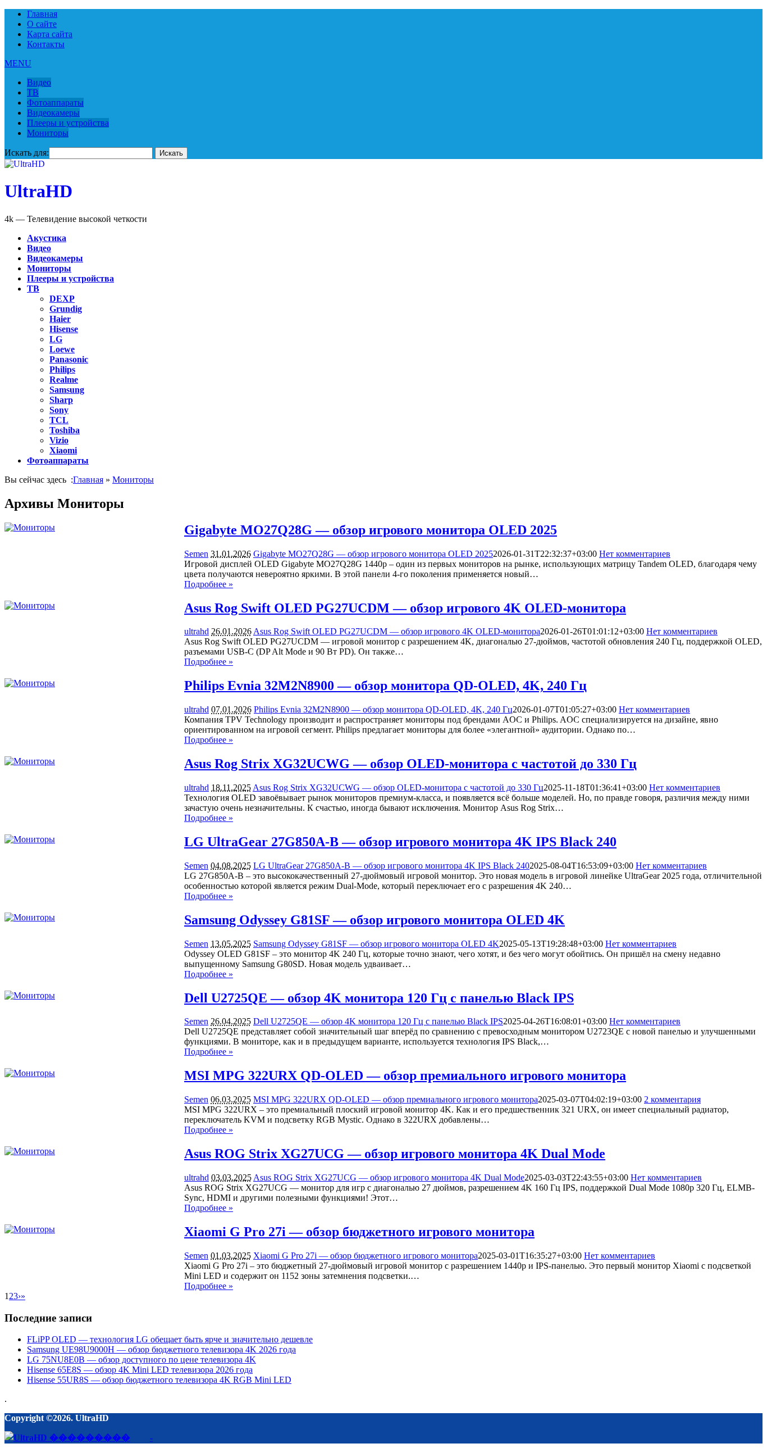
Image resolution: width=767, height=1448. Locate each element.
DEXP (62, 298)
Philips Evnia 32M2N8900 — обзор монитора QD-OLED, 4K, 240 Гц (385, 685)
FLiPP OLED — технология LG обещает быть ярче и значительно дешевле (170, 1339)
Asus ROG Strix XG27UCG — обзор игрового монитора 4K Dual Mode (394, 1153)
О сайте (42, 24)
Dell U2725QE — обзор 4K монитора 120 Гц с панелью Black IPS (379, 998)
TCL (59, 420)
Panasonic (68, 359)
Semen (196, 554)
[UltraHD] (24, 164)
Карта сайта (49, 34)
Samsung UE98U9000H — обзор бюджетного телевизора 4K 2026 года (161, 1349)
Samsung (66, 389)
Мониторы (48, 133)
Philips (62, 369)
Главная (42, 14)
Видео (39, 82)
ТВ (33, 92)
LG (55, 339)
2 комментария (672, 1099)
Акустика (46, 238)
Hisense (63, 329)
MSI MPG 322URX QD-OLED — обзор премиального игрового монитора (405, 1075)
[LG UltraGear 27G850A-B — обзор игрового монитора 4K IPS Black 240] (29, 839)
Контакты (46, 44)
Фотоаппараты (55, 102)
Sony (59, 410)
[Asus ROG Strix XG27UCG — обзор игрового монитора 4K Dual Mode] (29, 1151)
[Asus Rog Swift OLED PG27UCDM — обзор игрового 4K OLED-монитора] (29, 605)
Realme (63, 379)
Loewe (62, 349)
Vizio (59, 440)
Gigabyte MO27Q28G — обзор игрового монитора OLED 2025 (370, 530)
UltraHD (38, 191)
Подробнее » (208, 584)
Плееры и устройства (68, 123)
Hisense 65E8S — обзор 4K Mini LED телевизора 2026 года (140, 1369)
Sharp (61, 400)
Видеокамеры (53, 112)
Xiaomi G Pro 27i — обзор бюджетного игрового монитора (359, 1231)
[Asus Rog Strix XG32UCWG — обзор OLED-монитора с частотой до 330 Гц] (29, 761)
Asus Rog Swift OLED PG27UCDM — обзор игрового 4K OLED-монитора (405, 608)
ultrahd (196, 631)
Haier (60, 319)
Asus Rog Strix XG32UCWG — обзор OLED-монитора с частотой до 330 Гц (410, 763)
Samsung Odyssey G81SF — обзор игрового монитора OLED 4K (374, 920)
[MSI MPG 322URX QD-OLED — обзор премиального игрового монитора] (29, 1073)
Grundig (65, 309)
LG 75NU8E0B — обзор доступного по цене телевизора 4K (141, 1359)
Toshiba (64, 430)
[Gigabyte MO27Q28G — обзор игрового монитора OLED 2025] (29, 527)
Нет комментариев (634, 554)
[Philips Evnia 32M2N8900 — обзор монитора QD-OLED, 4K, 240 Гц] (29, 683)
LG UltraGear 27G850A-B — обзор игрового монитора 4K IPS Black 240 (400, 841)
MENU (17, 63)
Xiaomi (63, 450)
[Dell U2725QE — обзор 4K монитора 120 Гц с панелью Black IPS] (29, 995)
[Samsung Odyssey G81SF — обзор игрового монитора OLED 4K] (29, 917)
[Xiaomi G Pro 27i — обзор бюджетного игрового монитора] (29, 1229)
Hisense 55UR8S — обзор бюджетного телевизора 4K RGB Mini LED (159, 1380)
